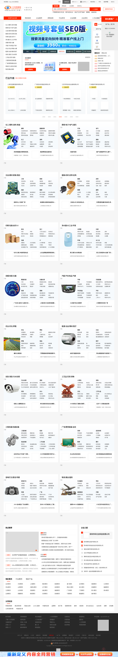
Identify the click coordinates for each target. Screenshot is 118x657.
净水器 (7, 39)
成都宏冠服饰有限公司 (75, 205)
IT (15, 36)
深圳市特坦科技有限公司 (102, 155)
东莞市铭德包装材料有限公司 (21, 256)
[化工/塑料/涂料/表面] (12, 137)
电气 (12, 28)
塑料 (9, 25)
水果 (15, 48)
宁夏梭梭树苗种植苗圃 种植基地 (49, 353)
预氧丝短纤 (99, 58)
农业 (7, 48)
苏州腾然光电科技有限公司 (20, 306)
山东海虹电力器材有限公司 (76, 155)
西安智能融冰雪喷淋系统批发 (22, 152)
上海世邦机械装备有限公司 (20, 407)
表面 (15, 25)
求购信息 (50, 18)
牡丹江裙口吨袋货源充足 (21, 252)
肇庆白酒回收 (18, 353)
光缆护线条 (73, 152)
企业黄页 (39, 18)
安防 (7, 54)
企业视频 (73, 18)
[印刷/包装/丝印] (12, 238)
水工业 (12, 39)
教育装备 (11, 63)
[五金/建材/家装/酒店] (12, 188)
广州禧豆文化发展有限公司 (103, 63)
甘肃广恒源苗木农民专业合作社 (48, 357)
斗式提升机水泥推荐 (76, 303)
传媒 (15, 66)
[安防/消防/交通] (12, 389)
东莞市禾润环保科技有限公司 (77, 256)
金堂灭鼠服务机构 (75, 353)
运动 (15, 63)
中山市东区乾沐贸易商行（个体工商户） (24, 357)
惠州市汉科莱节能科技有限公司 (104, 306)
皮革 (12, 33)
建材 (9, 31)
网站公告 (104, 53)
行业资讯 (62, 18)
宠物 (14, 57)
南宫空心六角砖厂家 (19, 202)
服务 (12, 69)
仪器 (12, 42)
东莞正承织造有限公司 (101, 205)
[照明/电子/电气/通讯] (68, 137)
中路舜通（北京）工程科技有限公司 (23, 155)
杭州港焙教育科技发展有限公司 (78, 457)
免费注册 (66, 1)
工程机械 (8, 60)
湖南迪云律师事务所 (101, 71)
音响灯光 (8, 66)
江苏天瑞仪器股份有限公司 (42, 84)
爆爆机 (88, 12)
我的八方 (74, 1)
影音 (12, 66)
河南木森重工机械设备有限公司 (78, 306)
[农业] (12, 339)
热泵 (9, 42)
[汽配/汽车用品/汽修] (68, 288)
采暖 (7, 42)
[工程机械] (12, 440)
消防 (9, 54)
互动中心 (84, 1)
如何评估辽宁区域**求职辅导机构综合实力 (26, 454)
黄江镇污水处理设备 (76, 252)
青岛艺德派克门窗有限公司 (76, 407)
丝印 (12, 36)
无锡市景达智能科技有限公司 (47, 306)
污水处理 (14, 54)
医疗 (15, 51)
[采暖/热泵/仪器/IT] (12, 288)
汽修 (15, 45)
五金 (7, 31)
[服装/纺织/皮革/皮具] (68, 188)
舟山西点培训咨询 (75, 454)
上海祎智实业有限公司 (45, 205)
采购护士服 (99, 61)
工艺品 (7, 57)
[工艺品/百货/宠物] (68, 389)
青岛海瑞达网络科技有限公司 (47, 256)
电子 (9, 28)
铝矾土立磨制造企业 (19, 403)
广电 (7, 63)
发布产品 (98, 29)
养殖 (12, 48)
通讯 (15, 28)
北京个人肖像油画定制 (102, 403)
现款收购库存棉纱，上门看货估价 (103, 56)
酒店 (15, 31)
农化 (9, 48)
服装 (7, 33)
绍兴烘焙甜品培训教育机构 (104, 454)
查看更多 (87, 57)
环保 (15, 39)
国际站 (112, 1)
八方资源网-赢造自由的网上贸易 (18, 8)
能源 (7, 51)
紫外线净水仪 (69, 12)
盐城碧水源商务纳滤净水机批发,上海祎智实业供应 (54, 202)
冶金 (9, 51)
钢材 (12, 51)
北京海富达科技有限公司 (14, 84)
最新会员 (97, 53)
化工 (7, 25)
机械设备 (13, 60)
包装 (9, 36)
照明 (7, 28)
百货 (11, 57)
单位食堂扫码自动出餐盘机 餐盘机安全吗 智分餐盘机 (55, 403)
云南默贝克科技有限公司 (102, 256)
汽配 (7, 45)
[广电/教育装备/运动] (68, 440)
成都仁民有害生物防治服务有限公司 (79, 357)
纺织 (9, 33)
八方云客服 (96, 18)
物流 (7, 69)
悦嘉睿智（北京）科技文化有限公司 (105, 407)
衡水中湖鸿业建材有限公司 (20, 205)
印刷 (7, 36)
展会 (9, 69)
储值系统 (93, 12)
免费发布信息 (109, 9)
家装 (12, 31)
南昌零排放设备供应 (46, 152)
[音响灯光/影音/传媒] (12, 490)
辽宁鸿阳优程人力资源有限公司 (21, 457)
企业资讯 (84, 18)
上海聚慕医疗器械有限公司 (103, 357)
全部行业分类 (12, 18)
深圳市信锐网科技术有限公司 (103, 66)
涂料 (12, 25)
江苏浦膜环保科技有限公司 (46, 155)
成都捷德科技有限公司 (45, 407)
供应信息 (28, 18)
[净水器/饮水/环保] (68, 238)
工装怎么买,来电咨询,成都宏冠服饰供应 (81, 202)
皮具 (15, 33)
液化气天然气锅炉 (79, 12)
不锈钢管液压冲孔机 (58, 12)
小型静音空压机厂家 (102, 303)
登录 (59, 1)
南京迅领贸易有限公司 (102, 68)
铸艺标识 (64, 84)
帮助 (100, 1)
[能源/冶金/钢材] (68, 339)
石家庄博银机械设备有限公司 (47, 457)
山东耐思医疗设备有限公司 (97, 84)
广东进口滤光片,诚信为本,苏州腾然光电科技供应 (28, 303)
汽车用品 (11, 45)
